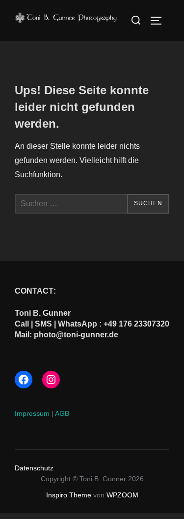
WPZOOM (122, 495)
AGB (62, 413)
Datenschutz (34, 468)
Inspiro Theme (68, 495)
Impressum (32, 413)
